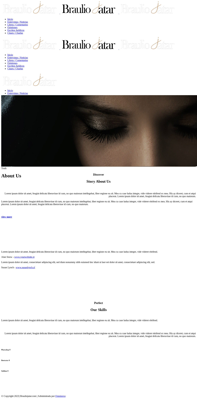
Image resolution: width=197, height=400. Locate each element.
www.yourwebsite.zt (24, 257)
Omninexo (60, 396)
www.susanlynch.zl (25, 267)
